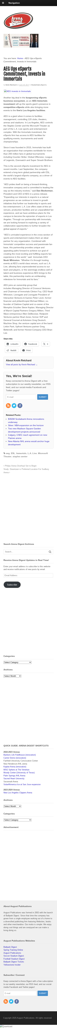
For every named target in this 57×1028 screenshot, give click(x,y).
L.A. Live (32, 453)
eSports (43, 85)
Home (20, 58)
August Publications (12, 953)
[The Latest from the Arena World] (18, 28)
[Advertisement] (28, 509)
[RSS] (8, 406)
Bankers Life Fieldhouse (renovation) (19, 755)
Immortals (21, 453)
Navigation (14, 3)
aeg (8, 453)
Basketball (35, 85)
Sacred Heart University (13, 778)
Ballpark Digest (10, 947)
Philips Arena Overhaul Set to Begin (20, 466)
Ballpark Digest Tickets (13, 962)
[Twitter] (14, 406)
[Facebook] (20, 406)
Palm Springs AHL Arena (14, 775)
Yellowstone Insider (12, 965)
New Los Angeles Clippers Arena (17, 792)
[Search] (50, 552)
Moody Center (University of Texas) (19, 772)
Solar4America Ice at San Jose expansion (22, 784)
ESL (13, 453)
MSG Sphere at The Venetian (16, 770)
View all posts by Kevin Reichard (22, 364)
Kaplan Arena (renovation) (14, 767)
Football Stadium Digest (14, 959)
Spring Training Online (13, 950)
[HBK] (21, 46)
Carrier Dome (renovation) (14, 758)
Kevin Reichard (11, 85)
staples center (20, 456)
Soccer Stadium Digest (13, 956)
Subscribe (12, 585)
